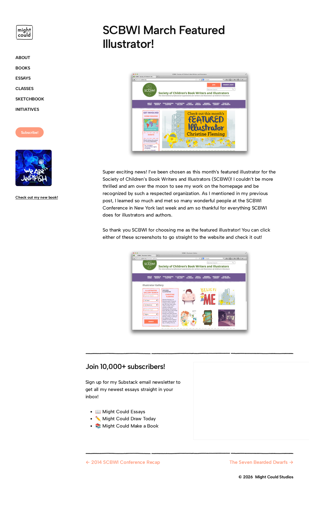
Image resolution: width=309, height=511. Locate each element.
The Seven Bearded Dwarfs (258, 462)
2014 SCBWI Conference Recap (125, 462)
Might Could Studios (274, 476)
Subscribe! (29, 132)
